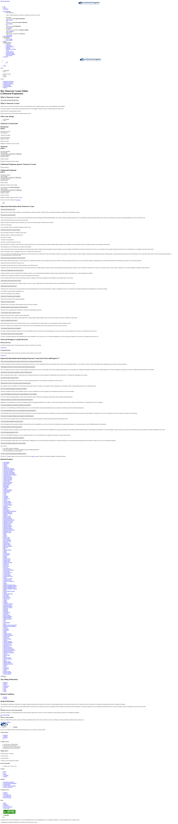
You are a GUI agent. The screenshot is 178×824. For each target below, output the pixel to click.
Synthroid (5, 687)
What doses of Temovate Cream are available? (10, 296)
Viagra (4, 689)
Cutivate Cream (6, 501)
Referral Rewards (10, 53)
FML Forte (5, 547)
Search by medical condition (9, 785)
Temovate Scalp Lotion (8, 648)
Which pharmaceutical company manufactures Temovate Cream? (14, 307)
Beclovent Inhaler (7, 483)
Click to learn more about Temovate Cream (9, 100)
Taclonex (5, 640)
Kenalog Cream (6, 558)
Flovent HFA (6, 555)
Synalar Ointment (7, 638)
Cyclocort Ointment (7, 504)
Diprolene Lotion (7, 524)
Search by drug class (7, 787)
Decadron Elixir (6, 507)
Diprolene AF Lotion (8, 522)
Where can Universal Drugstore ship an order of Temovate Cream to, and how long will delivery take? (21, 361)
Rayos (4, 623)
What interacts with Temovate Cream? (8, 286)
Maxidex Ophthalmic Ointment (10, 586)
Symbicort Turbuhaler (8, 635)
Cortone (5, 499)
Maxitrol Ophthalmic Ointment (10, 588)
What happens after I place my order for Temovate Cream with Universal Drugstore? (18, 367)
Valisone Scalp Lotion (8, 663)
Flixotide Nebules (7, 549)
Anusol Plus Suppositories (9, 473)
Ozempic (5, 683)
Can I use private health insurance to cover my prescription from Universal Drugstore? (18, 410)
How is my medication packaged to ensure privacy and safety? (13, 388)
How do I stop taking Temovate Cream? (9, 320)
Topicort (5, 653)
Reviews (5, 87)
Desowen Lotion (7, 517)
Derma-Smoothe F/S (7, 512)
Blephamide (6, 486)
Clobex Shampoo (7, 491)
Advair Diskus (6, 462)
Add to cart (19, 154)
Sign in (4, 7)
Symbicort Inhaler (7, 633)
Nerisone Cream (6, 597)
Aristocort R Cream (7, 478)
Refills (4, 41)
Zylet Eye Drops (7, 673)
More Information (7, 42)
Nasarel (5, 592)
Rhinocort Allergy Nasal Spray (10, 625)
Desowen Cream (7, 516)
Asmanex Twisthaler (7, 482)
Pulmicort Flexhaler (7, 616)
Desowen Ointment (7, 518)
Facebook (5, 737)
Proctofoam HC (6, 612)
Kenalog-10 (6, 563)
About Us (8, 44)
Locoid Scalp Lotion (7, 576)
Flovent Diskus (6, 553)
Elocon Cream (6, 537)
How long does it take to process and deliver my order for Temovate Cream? (16, 372)
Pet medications (6, 784)
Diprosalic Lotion (7, 527)
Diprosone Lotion (7, 532)
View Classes (9, 35)
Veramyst (5, 665)
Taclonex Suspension (8, 642)
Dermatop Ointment (7, 513)
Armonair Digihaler (7, 479)
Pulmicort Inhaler (7, 617)
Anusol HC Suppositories (9, 472)
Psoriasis (5, 698)
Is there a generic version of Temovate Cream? (10, 312)
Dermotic (5, 514)
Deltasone (5, 508)
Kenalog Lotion (6, 560)
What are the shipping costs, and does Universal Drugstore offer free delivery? (17, 399)
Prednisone (5, 611)
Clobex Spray (6, 492)
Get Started (5, 9)
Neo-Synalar (6, 596)
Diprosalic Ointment (7, 528)
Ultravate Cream (7, 657)
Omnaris (5, 600)
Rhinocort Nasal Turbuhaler (9, 626)
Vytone (4, 670)
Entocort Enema (6, 543)
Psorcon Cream (6, 615)
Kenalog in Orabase (7, 562)
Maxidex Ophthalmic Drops (9, 585)
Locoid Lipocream (7, 572)
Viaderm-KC (6, 667)
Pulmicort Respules (7, 618)
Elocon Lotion (6, 538)
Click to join (3, 355)
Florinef (5, 552)
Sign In (5, 774)
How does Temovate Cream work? (8, 209)
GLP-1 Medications (7, 36)
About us (5, 792)
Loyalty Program (10, 51)
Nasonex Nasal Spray (8, 593)
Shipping (8, 47)
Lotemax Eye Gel (7, 580)
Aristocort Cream (7, 476)
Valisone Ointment (7, 662)
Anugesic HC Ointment (8, 468)
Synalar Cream (6, 636)
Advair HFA (6, 463)
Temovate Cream (7, 643)
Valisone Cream (6, 661)
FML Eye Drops (7, 544)
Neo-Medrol (6, 595)
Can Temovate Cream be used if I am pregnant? (10, 328)
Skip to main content (5, 1)
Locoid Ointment (7, 575)
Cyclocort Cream (7, 503)
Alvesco (5, 466)
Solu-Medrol (6, 630)
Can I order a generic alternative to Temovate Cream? (12, 421)
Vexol (4, 666)
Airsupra (5, 464)
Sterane (5, 631)
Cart (4, 772)
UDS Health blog (7, 795)
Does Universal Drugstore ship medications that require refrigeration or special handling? (19, 394)
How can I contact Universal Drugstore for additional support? (13, 453)
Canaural (5, 488)
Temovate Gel (6, 646)
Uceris (4, 656)
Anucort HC (6, 467)
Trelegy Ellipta (6, 655)
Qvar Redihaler (6, 622)
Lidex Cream (6, 566)
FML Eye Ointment (7, 546)
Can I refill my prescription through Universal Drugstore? (12, 437)
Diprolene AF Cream (8, 521)
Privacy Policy (9, 55)
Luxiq (4, 582)
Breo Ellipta (6, 487)
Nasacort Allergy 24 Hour (9, 591)
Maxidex (5, 583)
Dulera (4, 533)
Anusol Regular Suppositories (9, 474)
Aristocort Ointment (7, 477)
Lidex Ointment (6, 568)
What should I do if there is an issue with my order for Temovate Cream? (15, 383)
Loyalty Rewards (7, 796)
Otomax (5, 601)
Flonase (5, 551)
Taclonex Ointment (7, 641)
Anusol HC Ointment (8, 471)
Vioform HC (6, 668)
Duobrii (5, 534)
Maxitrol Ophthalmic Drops (9, 587)
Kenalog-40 (6, 565)
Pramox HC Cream (7, 607)
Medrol (5, 590)
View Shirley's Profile (5, 722)
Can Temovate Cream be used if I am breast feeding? (12, 333)
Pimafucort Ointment (8, 606)
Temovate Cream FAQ (8, 83)
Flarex (4, 548)
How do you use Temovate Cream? (8, 215)
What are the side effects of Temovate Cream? (10, 230)
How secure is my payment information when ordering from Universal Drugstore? (17, 416)
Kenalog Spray (6, 561)
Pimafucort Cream (7, 605)
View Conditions (10, 31)
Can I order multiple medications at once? (9, 432)
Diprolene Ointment (7, 526)
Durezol (5, 536)
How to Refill (9, 40)
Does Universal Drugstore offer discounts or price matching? (13, 443)
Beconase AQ (6, 484)
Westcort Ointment (7, 672)
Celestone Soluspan (7, 489)
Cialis (4, 688)
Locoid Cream (6, 571)
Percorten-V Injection (8, 603)
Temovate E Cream (7, 645)
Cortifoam (5, 497)
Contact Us (5, 56)
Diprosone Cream (7, 531)
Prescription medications (8, 782)
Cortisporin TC (6, 498)
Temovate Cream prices (8, 81)
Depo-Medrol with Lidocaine (9, 511)
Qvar (4, 621)
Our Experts (8, 45)
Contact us (18, 199)
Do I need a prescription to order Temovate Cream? (11, 427)
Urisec (4, 660)
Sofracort (5, 627)
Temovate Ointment (7, 647)
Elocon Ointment (7, 539)
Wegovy (5, 684)
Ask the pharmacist (7, 86)
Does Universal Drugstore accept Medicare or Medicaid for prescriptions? (16, 405)
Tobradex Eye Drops (8, 651)
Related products (7, 85)
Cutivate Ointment (7, 502)
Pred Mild (5, 610)
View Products (9, 20)
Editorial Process (9, 46)
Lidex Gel (5, 567)
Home (4, 65)
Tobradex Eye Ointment (8, 652)
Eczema (5, 697)
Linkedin (5, 736)
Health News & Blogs (11, 49)
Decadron (5, 506)
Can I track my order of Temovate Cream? (9, 377)
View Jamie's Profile (5, 715)
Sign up (15, 727)
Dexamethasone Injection (8, 519)
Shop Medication (7, 11)
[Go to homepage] (89, 4)
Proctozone (5, 613)
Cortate (5, 493)
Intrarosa (5, 557)
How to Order (9, 39)
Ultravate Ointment (7, 658)
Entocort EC (6, 542)
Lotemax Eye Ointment (8, 581)
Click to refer (3, 347)
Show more (3, 676)
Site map (5, 776)
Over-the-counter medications (9, 783)
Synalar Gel (6, 637)
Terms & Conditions (10, 54)
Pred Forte (5, 608)
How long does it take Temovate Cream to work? (11, 280)
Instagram (5, 735)
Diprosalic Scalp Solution (9, 529)
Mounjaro (5, 682)
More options (16, 187)
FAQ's (7, 50)
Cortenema (5, 496)
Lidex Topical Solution (8, 570)
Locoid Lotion (6, 573)
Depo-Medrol (6, 509)
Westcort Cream (6, 671)
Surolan (5, 632)
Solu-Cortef (5, 628)
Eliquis (4, 691)
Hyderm (5, 556)
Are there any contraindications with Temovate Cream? (12, 270)
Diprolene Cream (7, 523)
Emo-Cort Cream (7, 541)
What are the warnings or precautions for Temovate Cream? (13, 258)
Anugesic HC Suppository (9, 469)
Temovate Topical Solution (9, 650)
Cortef (4, 494)
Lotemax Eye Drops (7, 578)
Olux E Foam (6, 598)
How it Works (6, 37)
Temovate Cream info (8, 82)
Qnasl (4, 620)
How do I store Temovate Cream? (8, 301)
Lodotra (5, 577)
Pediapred (5, 602)
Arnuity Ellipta (6, 481)
